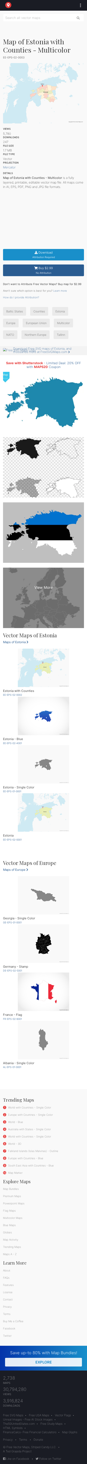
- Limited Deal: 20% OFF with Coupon (43, 365)
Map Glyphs (69, 1432)
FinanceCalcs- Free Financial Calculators (29, 1432)
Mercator (9, 167)
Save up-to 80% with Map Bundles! (43, 1357)
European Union (36, 323)
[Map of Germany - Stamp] (43, 943)
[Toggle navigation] (79, 5)
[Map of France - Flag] (43, 992)
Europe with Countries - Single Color (30, 1114)
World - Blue (15, 1122)
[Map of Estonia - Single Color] (43, 764)
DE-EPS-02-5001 (12, 970)
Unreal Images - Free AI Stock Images (28, 1419)
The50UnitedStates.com (19, 1423)
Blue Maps (9, 1225)
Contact (8, 1299)
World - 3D (14, 1143)
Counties (39, 311)
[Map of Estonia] (43, 812)
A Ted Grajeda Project (17, 1451)
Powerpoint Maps (13, 1203)
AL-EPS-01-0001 (12, 1067)
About (6, 1270)
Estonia (60, 311)
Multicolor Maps (12, 1217)
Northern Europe (35, 334)
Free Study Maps (51, 1423)
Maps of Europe (14, 870)
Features (8, 1285)
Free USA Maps (39, 1415)
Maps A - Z (10, 1254)
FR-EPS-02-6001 (12, 1018)
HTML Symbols (13, 1428)
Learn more (60, 290)
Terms (7, 1314)
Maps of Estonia (15, 642)
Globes (7, 1232)
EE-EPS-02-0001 (12, 839)
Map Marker (14, 1172)
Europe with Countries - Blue (25, 1158)
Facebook (9, 1328)
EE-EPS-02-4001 (12, 743)
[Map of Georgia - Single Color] (43, 895)
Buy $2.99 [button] (44, 270)
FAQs (6, 1277)
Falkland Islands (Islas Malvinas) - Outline (32, 1151)
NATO (10, 334)
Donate (38, 1439)
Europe (10, 323)
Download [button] (43, 255)
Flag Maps (9, 1210)
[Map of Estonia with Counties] (43, 668)
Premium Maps (12, 1196)
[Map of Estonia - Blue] (43, 716)
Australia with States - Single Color (29, 1129)
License (8, 1292)
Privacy (7, 1306)
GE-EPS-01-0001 (12, 922)
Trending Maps (12, 1246)
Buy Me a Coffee (13, 1321)
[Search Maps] (78, 18)
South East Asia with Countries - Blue (30, 1165)
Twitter (7, 1335)
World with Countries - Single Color (29, 1107)
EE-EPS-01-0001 (12, 791)
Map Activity (10, 1239)
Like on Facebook (17, 1458)
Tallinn (61, 334)
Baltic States (14, 311)
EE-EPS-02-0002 (12, 694)
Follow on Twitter (49, 1458)
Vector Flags (63, 1415)
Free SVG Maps (13, 1415)
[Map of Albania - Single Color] (43, 1040)
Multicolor (63, 323)
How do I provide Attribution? (21, 297)
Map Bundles (11, 1188)
